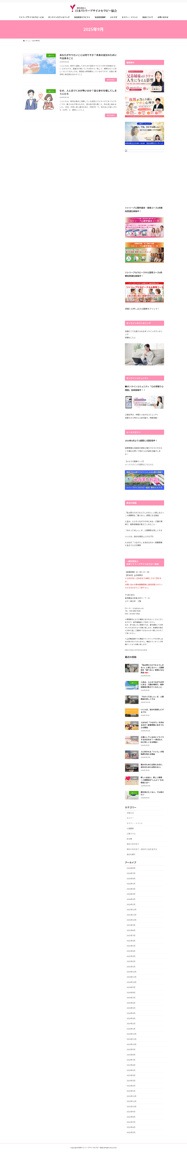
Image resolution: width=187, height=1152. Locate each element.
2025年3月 (131, 956)
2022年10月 (131, 1106)
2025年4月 (131, 951)
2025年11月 (131, 915)
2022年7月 (131, 1122)
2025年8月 (131, 930)
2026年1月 (131, 904)
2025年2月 (131, 961)
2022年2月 (131, 1132)
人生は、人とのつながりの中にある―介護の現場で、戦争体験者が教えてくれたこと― (152, 684)
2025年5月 (131, 946)
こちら (133, 337)
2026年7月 (131, 873)
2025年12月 (131, 909)
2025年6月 (131, 941)
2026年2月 (131, 899)
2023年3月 (131, 1080)
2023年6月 (131, 1065)
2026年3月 (131, 894)
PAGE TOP (180, 1115)
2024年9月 (131, 987)
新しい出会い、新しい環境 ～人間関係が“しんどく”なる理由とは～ (152, 780)
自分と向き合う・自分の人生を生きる (142, 849)
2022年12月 (131, 1096)
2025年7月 (131, 935)
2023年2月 (131, 1086)
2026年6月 (131, 878)
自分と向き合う (133, 844)
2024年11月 (131, 977)
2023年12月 (131, 1034)
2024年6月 (131, 1003)
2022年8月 (131, 1117)
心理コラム (131, 834)
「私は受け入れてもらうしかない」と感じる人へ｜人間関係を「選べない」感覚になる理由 (152, 669)
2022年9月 (131, 1112)
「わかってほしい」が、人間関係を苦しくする (143, 530)
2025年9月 (131, 925)
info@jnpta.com (138, 608)
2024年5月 (131, 1008)
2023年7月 (131, 1060)
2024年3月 (131, 1018)
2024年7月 (131, 998)
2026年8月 (131, 868)
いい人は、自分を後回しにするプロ (139, 536)
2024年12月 (131, 972)
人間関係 (130, 828)
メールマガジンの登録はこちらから (139, 464)
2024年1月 (131, 1029)
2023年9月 (131, 1049)
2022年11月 (131, 1101)
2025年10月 (131, 920)
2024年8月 (131, 992)
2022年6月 (131, 1127)
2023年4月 (131, 1075)
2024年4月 (131, 1013)
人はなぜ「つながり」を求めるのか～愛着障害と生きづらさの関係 (152, 725)
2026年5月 (131, 884)
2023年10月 (131, 1044)
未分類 (129, 839)
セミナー (130, 818)
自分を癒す (131, 854)
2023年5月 (131, 1070)
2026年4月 (131, 889)
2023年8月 (131, 1055)
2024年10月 (131, 982)
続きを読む (111, 80)
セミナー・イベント (135, 823)
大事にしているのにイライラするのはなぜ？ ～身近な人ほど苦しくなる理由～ (152, 739)
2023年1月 (131, 1091)
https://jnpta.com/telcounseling (136, 650)
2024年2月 (131, 1023)
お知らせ (130, 813)
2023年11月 (131, 1039)
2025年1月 (131, 967)
